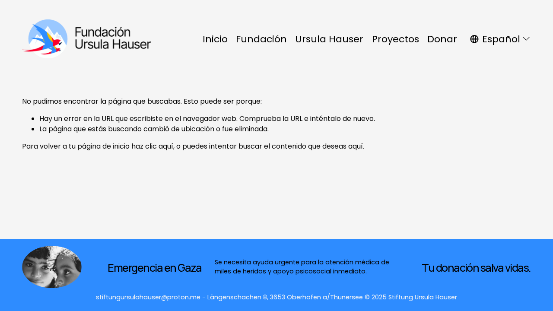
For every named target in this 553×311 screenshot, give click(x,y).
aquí (355, 146)
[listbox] (500, 39)
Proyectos (395, 39)
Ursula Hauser (329, 39)
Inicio (215, 39)
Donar (442, 39)
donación (457, 267)
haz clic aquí (152, 146)
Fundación (261, 39)
